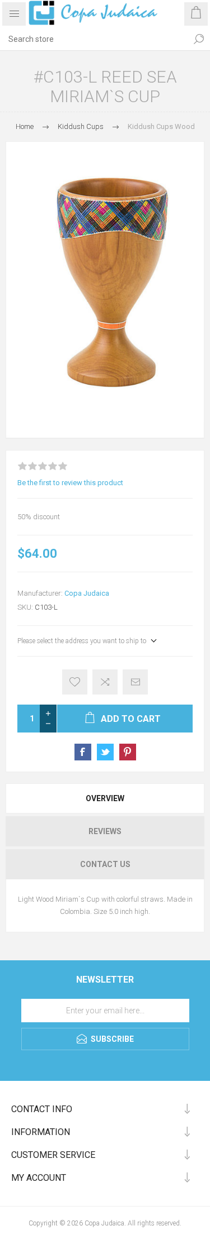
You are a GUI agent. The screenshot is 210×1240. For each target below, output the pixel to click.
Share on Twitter (105, 752)
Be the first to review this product (70, 482)
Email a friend (135, 682)
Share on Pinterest (127, 752)
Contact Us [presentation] (105, 864)
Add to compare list (105, 682)
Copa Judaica (86, 593)
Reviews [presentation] (105, 831)
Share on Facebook (82, 752)
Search (199, 39)
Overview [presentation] (105, 798)
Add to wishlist (74, 682)
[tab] (105, 798)
